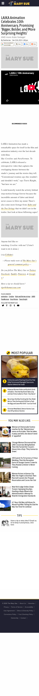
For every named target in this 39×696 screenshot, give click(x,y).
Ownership (14, 618)
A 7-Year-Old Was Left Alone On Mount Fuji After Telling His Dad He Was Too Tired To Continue (25, 504)
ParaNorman (5, 299)
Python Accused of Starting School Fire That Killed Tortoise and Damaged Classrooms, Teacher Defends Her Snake (21, 382)
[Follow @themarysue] (3, 306)
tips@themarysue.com (11, 287)
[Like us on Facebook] (6, 306)
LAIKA (33, 296)
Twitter (32, 270)
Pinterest (22, 273)
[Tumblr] (14, 306)
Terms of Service (17, 607)
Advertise (31, 603)
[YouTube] (18, 306)
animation (4, 296)
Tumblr (14, 273)
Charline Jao (7, 40)
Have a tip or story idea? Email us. (24, 521)
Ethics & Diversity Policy (25, 611)
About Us (23, 603)
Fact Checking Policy (26, 614)
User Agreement (9, 611)
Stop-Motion (14, 299)
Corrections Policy (10, 614)
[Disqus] (19, 560)
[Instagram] (10, 306)
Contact (23, 618)
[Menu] (3, 3)
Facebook (5, 273)
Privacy (6, 607)
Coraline (11, 296)
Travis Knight (23, 299)
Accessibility (29, 607)
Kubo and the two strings (22, 296)
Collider (8, 254)
